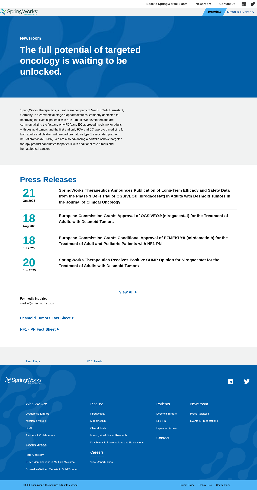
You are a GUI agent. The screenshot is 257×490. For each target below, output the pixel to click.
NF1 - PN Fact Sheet (38, 329)
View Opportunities (101, 461)
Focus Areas (36, 445)
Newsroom (203, 3)
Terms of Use (205, 485)
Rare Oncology (35, 454)
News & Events (239, 12)
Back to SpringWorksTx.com (166, 3)
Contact (162, 438)
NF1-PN (161, 420)
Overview (213, 12)
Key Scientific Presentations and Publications (117, 442)
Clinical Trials (98, 428)
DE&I (29, 428)
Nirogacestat (97, 413)
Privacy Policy (187, 485)
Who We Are (36, 404)
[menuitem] (214, 12)
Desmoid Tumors (166, 413)
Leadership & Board (37, 413)
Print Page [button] (33, 361)
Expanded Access (166, 428)
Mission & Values (36, 420)
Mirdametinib (98, 420)
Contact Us (227, 3)
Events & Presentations (204, 420)
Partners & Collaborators (40, 435)
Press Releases (199, 413)
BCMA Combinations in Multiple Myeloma (50, 461)
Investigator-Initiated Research (108, 435)
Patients (163, 404)
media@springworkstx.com (38, 303)
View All (126, 292)
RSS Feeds (95, 361)
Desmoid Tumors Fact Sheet (45, 318)
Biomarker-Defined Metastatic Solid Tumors (52, 469)
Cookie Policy (223, 485)
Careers (97, 452)
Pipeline (96, 404)
